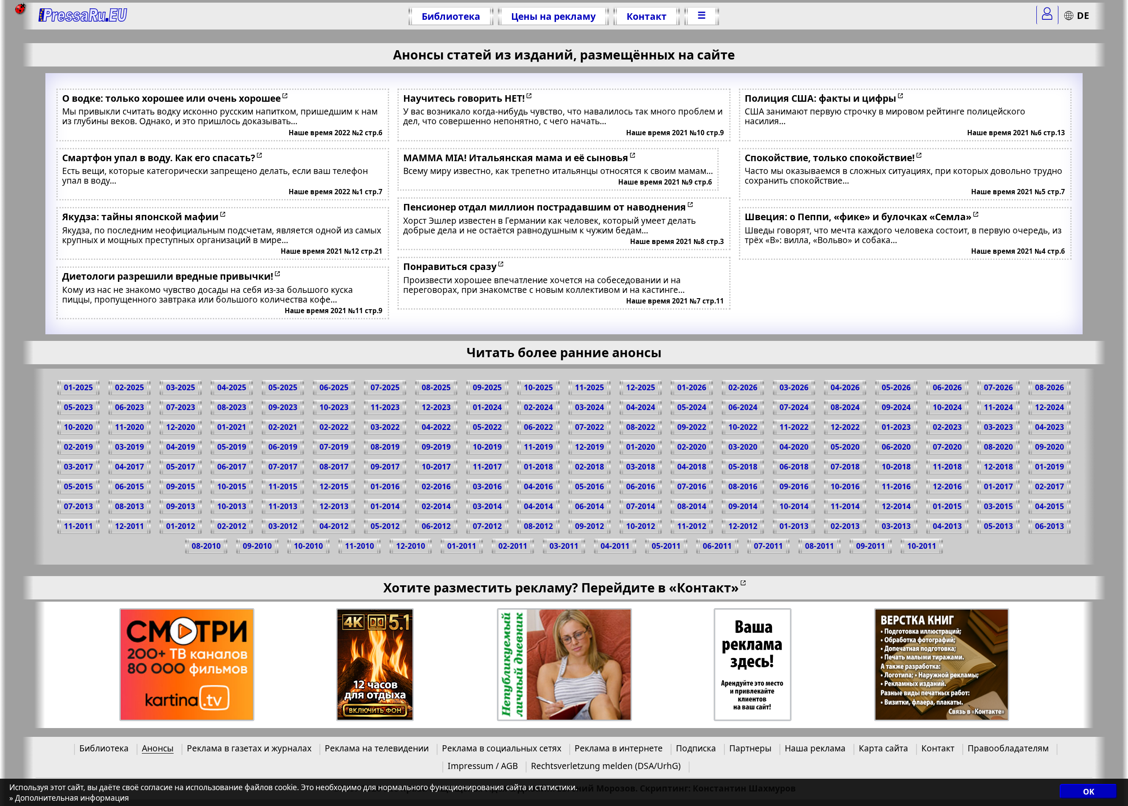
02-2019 (78, 447)
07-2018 (845, 467)
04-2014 (538, 506)
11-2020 (129, 427)
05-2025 (282, 387)
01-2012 (180, 526)
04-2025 (231, 387)
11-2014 (845, 506)
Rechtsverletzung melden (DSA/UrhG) (606, 766)
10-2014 (794, 506)
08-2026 (1049, 387)
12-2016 (947, 486)
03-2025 (180, 387)
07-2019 (334, 447)
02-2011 (512, 546)
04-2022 (436, 427)
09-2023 (282, 407)
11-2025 (589, 387)
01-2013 (794, 526)
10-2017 (436, 467)
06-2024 (742, 407)
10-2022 (742, 427)
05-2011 (666, 546)
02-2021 (282, 427)
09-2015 (180, 486)
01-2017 (998, 486)
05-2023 (78, 407)
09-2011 (870, 546)
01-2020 (640, 447)
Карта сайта (883, 748)
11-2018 (947, 467)
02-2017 (1049, 486)
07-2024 (794, 407)
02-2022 (334, 427)
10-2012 (640, 526)
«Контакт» (704, 587)
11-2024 (998, 407)
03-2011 (564, 546)
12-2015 (334, 486)
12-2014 (896, 506)
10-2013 (231, 506)
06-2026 (947, 387)
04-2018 (691, 467)
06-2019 (282, 447)
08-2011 (819, 546)
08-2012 (538, 526)
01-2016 (385, 486)
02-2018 (589, 467)
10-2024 (947, 407)
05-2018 (742, 467)
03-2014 (487, 506)
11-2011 (78, 526)
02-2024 (538, 407)
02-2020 (691, 447)
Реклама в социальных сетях (501, 748)
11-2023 (385, 407)
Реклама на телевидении (377, 748)
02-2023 (947, 427)
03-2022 (385, 427)
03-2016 (487, 486)
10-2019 (487, 447)
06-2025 (334, 387)
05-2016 (589, 486)
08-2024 (845, 407)
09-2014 (742, 506)
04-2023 (1049, 427)
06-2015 (129, 486)
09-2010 (257, 546)
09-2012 (589, 526)
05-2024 (691, 407)
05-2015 (78, 486)
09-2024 (896, 407)
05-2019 (231, 447)
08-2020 (998, 447)
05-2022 (487, 427)
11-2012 (691, 526)
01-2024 (487, 407)
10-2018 (896, 467)
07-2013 (78, 506)
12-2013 (334, 506)
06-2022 (538, 427)
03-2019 (129, 447)
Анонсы (158, 748)
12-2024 (1049, 407)
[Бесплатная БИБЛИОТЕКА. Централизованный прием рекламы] (83, 16)
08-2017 (334, 467)
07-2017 (282, 467)
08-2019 (385, 447)
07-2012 (487, 526)
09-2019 (436, 447)
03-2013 (896, 526)
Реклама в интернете (619, 748)
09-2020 (1049, 447)
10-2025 (538, 387)
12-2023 (436, 407)
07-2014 (640, 506)
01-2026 (691, 387)
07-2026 (998, 387)
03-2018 (640, 467)
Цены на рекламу (553, 16)
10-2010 (308, 546)
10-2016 (845, 486)
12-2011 (129, 526)
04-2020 (794, 447)
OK (1088, 792)
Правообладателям (1008, 748)
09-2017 (385, 467)
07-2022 (589, 427)
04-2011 (615, 546)
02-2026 (742, 387)
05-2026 (896, 387)
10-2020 (78, 427)
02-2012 (231, 526)
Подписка (696, 748)
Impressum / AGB (483, 766)
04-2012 (334, 526)
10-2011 (921, 546)
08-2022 (640, 427)
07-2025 (385, 387)
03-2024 (589, 407)
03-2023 (998, 427)
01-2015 (947, 506)
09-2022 (691, 427)
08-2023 (231, 407)
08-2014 (691, 506)
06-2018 (794, 467)
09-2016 (794, 486)
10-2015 (231, 486)
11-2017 (487, 467)
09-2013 (180, 506)
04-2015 (1049, 506)
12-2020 (180, 427)
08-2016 (742, 486)
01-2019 (1049, 467)
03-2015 (998, 506)
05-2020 (845, 447)
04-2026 (845, 387)
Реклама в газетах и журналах (249, 748)
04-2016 (538, 486)
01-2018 (538, 467)
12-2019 (589, 447)
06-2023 (129, 407)
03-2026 (794, 387)
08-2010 (206, 546)
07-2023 (180, 407)
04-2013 (947, 526)
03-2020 (742, 447)
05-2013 (998, 526)
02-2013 (845, 526)
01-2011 (461, 546)
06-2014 (589, 506)
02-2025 (129, 387)
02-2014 (436, 506)
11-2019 (538, 447)
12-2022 (845, 427)
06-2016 (640, 486)
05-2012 (385, 526)
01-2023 (896, 427)
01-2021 (231, 427)
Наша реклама (815, 748)
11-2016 (896, 486)
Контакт (647, 16)
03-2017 (78, 467)
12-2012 (742, 526)
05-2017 (180, 467)
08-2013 (129, 506)
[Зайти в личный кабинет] (1047, 15)
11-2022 (794, 427)
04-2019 (180, 447)
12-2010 (410, 546)
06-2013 (1049, 526)
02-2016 (436, 486)
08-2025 (436, 387)
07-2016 (691, 486)
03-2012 (282, 526)
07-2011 (768, 546)
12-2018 (998, 467)
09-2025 (487, 387)
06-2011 (717, 546)
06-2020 (896, 447)
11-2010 (359, 546)
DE (1083, 15)
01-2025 (78, 387)
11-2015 (282, 486)
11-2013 (282, 506)
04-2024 (640, 407)
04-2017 (129, 467)
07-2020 (947, 447)
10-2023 (334, 407)
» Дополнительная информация (69, 798)
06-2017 (231, 467)
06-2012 (436, 526)
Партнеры (750, 748)
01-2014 (385, 506)
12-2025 (640, 387)
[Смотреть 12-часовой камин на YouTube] (375, 665)
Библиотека (451, 16)
